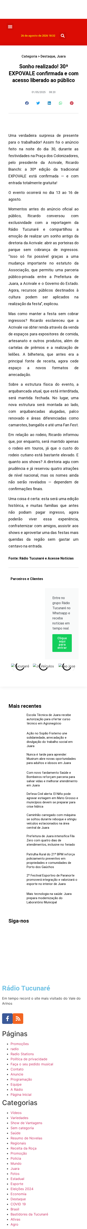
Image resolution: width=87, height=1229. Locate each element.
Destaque (48, 56)
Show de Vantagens (26, 1123)
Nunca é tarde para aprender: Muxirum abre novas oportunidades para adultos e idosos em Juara (51, 759)
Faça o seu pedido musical (32, 1064)
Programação (21, 1079)
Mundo (16, 1163)
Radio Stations (22, 1054)
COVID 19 (18, 1204)
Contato (17, 1069)
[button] (10, 26)
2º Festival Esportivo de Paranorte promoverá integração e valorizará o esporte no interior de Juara (52, 880)
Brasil (15, 1209)
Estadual (17, 1179)
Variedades (19, 1118)
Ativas (15, 1219)
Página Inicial (21, 1094)
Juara (61, 56)
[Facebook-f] (7, 1018)
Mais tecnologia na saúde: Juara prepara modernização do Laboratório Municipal (49, 898)
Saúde (15, 1133)
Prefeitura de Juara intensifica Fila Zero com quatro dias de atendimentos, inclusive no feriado (51, 840)
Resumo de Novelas (26, 1138)
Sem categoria (22, 1128)
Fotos (15, 1173)
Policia (16, 1158)
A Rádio (17, 1089)
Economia (18, 1194)
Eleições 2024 (22, 1189)
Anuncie (17, 1074)
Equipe (16, 1084)
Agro (14, 1224)
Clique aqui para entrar (62, 643)
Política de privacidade (29, 1059)
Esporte (17, 1184)
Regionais (18, 1143)
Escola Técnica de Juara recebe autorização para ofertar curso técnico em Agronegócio (49, 719)
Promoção (19, 1153)
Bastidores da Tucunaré (29, 1214)
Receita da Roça (24, 1148)
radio (15, 1049)
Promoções (20, 1044)
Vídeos (16, 1113)
